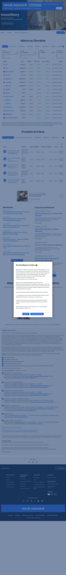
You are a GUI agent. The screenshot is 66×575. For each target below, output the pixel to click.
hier (29, 308)
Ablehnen (25, 314)
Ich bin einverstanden (37, 314)
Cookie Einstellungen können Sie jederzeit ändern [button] (27, 279)
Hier (33, 271)
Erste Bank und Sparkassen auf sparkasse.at (32, 297)
